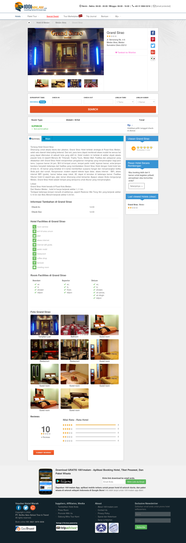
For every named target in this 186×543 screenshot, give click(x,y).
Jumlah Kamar (142, 97)
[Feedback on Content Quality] (153, 58)
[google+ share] (153, 52)
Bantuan (105, 16)
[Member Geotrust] (25, 527)
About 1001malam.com (108, 506)
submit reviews (43, 452)
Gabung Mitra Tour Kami (68, 516)
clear (152, 196)
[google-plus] (32, 509)
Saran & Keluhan (105, 519)
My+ (117, 16)
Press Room (63, 510)
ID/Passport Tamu (37, 97)
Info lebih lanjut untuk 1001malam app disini (124, 490)
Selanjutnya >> (136, 186)
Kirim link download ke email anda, (118, 478)
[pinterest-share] (153, 39)
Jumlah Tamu (120, 97)
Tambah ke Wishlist (126, 52)
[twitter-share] (153, 46)
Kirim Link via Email (135, 481)
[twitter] (25, 509)
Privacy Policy (104, 513)
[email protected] (163, 6)
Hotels (18, 16)
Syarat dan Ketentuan (107, 516)
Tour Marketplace (71, 16)
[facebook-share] (153, 33)
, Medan (136, 204)
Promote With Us (65, 513)
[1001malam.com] (30, 6)
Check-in (56, 97)
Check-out (88, 97)
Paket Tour (32, 16)
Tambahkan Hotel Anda (68, 506)
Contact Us (102, 510)
